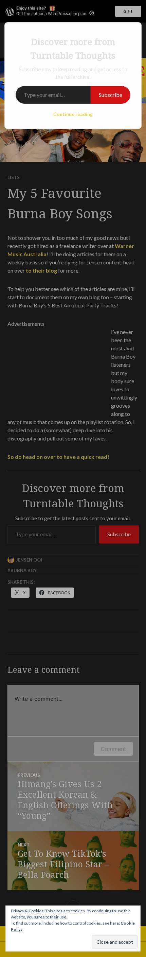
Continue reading (73, 114)
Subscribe (110, 94)
